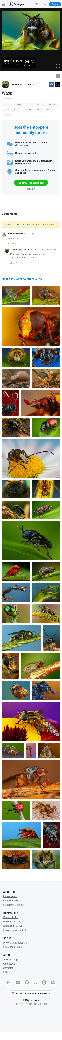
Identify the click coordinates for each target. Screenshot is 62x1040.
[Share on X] (57, 84)
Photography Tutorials (15, 942)
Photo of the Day (12, 921)
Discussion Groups (13, 925)
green (49, 110)
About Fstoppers (12, 959)
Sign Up (55, 4)
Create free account (31, 183)
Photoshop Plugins (13, 946)
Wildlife (7, 105)
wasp (6, 110)
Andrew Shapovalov (22, 84)
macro (19, 105)
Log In (44, 4)
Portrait (41, 105)
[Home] (17, 4)
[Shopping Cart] (36, 4)
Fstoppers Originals (13, 904)
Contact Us (9, 963)
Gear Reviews (11, 900)
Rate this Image (13, 61)
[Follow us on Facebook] (26, 982)
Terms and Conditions (37, 1003)
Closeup (52, 105)
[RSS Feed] (53, 982)
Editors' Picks (10, 917)
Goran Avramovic (15, 233)
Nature (39, 110)
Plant (6, 115)
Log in (32, 188)
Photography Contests (15, 930)
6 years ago (29, 233)
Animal (16, 110)
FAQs (6, 972)
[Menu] (4, 4)
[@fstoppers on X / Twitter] (35, 982)
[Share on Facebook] (51, 84)
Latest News (10, 896)
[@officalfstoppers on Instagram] (9, 982)
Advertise (8, 968)
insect (29, 105)
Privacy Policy (21, 1003)
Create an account (24, 224)
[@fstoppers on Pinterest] (44, 982)
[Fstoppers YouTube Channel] (18, 982)
